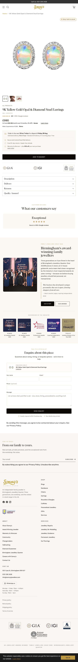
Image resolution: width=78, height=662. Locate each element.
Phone (11, 384)
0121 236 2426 (7, 574)
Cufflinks (44, 503)
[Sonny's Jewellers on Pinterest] (7, 502)
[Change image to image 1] (5, 99)
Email (42, 375)
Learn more (44, 123)
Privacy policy (6, 600)
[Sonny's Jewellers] (39, 7)
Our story (47, 304)
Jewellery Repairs (47, 526)
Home (4, 14)
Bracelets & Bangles (47, 500)
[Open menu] (3, 7)
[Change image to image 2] (12, 99)
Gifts (42, 511)
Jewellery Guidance (47, 533)
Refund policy (6, 604)
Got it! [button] (68, 657)
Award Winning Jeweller (10, 529)
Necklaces (44, 488)
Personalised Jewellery (48, 507)
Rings (43, 484)
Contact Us (6, 560)
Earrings (43, 496)
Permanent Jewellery (48, 537)
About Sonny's (7, 526)
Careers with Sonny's (9, 556)
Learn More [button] (16, 659)
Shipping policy (7, 607)
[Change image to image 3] (19, 99)
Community (6, 537)
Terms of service (7, 611)
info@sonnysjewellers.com (11, 577)
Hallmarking (6, 545)
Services (44, 515)
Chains (43, 492)
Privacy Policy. (35, 464)
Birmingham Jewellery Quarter (12, 552)
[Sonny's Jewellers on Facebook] (3, 502)
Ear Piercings (45, 541)
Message (9, 392)
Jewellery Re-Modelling (48, 529)
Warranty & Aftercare (9, 533)
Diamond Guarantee (9, 549)
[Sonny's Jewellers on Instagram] (10, 502)
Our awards (62, 304)
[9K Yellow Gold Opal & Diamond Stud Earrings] (39, 55)
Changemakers (7, 541)
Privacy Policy (15, 425)
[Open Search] (7, 7)
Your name (9, 375)
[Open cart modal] (74, 7)
